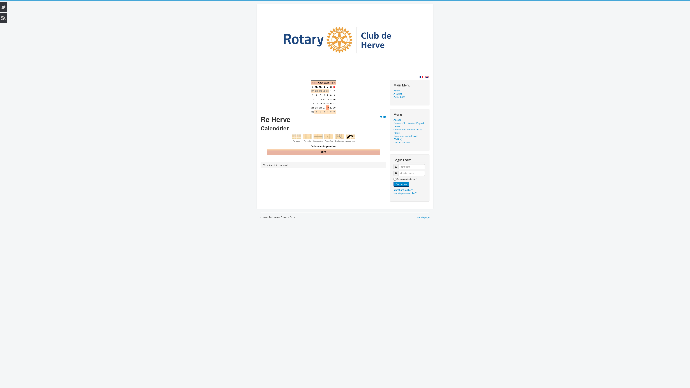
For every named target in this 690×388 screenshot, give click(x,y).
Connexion (401, 184)
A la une (398, 93)
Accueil (397, 119)
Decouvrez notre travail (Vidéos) (406, 137)
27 (324, 107)
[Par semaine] (318, 136)
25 (316, 107)
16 (334, 99)
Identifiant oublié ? (403, 189)
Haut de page (422, 217)
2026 (326, 82)
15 (331, 99)
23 (334, 103)
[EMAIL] (384, 117)
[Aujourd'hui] (328, 136)
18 (316, 103)
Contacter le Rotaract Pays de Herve (409, 124)
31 (312, 111)
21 (327, 103)
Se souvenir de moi (406, 179)
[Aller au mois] (350, 136)
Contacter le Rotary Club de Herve (408, 131)
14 (327, 99)
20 (324, 103)
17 (312, 103)
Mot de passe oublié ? (405, 193)
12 (320, 99)
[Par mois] (307, 136)
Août (320, 82)
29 (331, 107)
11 (316, 99)
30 (334, 107)
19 (320, 103)
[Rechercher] (339, 136)
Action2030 (399, 97)
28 (327, 107)
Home (397, 90)
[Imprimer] (381, 117)
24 (312, 107)
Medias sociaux (402, 142)
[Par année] (296, 136)
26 (320, 107)
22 (331, 103)
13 (324, 99)
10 (312, 99)
